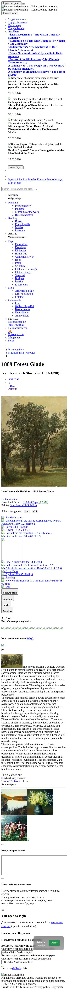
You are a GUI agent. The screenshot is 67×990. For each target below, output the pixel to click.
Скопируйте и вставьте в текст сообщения (26, 958)
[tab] (13, 379)
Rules (16, 987)
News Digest (16, 167)
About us (20, 983)
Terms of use (27, 987)
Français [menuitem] (41, 179)
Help (4, 983)
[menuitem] (60, 179)
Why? (30, 638)
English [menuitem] (23, 179)
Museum (14, 196)
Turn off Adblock (10, 781)
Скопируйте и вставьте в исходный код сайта (27, 948)
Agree (54, 942)
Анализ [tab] (12, 388)
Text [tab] (11, 385)
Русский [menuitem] (13, 179)
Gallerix (16, 968)
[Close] (35, 189)
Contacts (31, 983)
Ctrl (27, 511)
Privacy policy (42, 987)
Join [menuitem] (19, 182)
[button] (17, 19)
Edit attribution (9, 499)
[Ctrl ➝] (22, 561)
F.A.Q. (11, 983)
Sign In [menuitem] (12, 182)
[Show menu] (23, 3)
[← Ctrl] (21, 536)
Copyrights (57, 987)
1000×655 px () (35, 502)
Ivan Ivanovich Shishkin (23, 505)
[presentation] (37, 392)
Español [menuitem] (32, 179)
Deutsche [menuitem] (52, 179)
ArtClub (17, 235)
